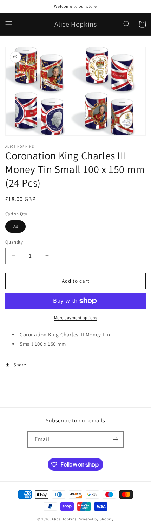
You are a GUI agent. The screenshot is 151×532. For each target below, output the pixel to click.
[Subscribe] (115, 439)
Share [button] (19, 365)
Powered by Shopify (96, 519)
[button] (9, 24)
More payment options (75, 317)
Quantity (14, 242)
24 (15, 226)
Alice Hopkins (64, 519)
